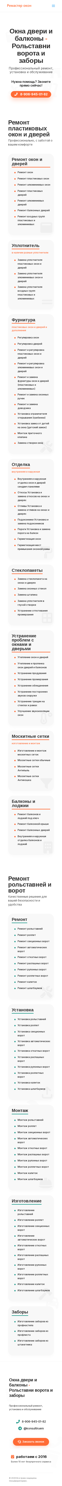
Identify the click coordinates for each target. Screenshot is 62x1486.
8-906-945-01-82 (33, 94)
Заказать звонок (33, 1441)
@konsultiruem (34, 1428)
